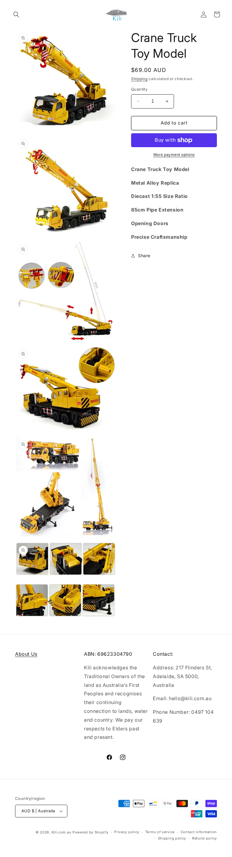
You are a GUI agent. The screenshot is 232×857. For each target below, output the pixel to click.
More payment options (174, 154)
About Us (26, 654)
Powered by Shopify (90, 832)
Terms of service (160, 832)
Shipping (139, 78)
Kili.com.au (62, 832)
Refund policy (204, 838)
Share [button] (144, 255)
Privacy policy (126, 832)
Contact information (199, 832)
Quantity (139, 89)
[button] (16, 14)
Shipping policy (172, 838)
